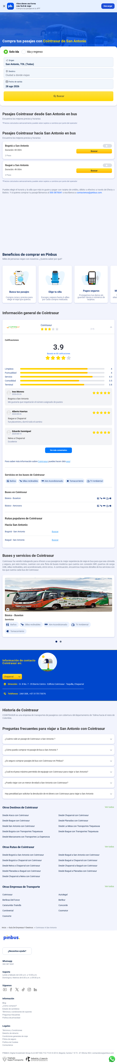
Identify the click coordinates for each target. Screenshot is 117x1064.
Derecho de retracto (10, 1033)
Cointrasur (43, 461)
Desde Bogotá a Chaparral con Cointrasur (22, 860)
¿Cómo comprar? (9, 1006)
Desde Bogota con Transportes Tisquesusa (22, 831)
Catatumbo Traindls (11, 905)
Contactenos (7, 1045)
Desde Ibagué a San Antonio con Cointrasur (78, 855)
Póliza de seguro (9, 1039)
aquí (68, 461)
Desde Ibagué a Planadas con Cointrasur (77, 871)
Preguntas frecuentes (11, 1015)
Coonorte (6, 916)
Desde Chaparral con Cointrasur (73, 815)
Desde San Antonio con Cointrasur (18, 826)
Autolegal (62, 894)
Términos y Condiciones (12, 1030)
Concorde (63, 905)
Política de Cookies (10, 1042)
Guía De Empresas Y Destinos (21, 928)
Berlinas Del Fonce (11, 900)
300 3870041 (56, 192)
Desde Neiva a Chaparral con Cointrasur (21, 865)
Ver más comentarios (58, 450)
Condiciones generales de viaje (15, 1036)
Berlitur (61, 900)
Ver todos (109, 807)
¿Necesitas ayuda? (17, 951)
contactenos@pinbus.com (89, 192)
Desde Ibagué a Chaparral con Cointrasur (77, 860)
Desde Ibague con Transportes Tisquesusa (78, 831)
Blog (4, 1003)
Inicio (4, 928)
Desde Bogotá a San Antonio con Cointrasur (23, 855)
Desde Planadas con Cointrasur (73, 820)
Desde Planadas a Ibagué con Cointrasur (21, 871)
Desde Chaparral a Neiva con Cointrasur (21, 876)
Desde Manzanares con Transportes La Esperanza (26, 837)
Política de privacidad (11, 1018)
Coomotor (63, 910)
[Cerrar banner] (4, 6)
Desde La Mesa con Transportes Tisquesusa (79, 826)
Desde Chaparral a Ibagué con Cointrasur (77, 865)
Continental (7, 910)
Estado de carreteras (10, 1009)
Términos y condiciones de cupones (17, 1012)
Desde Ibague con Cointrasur (16, 820)
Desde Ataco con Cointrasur (15, 815)
